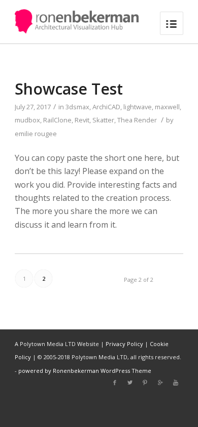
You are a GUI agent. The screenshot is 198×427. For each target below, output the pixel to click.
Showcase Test (69, 88)
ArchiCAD (106, 106)
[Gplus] (160, 382)
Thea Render (137, 119)
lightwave (137, 106)
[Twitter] (130, 382)
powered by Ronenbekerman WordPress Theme (84, 370)
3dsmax (77, 106)
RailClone (57, 119)
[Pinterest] (145, 382)
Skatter (103, 119)
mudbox (27, 119)
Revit (82, 119)
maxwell (167, 106)
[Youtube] (175, 382)
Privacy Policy (124, 344)
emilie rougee (36, 133)
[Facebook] (114, 382)
